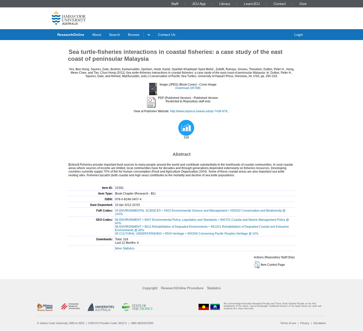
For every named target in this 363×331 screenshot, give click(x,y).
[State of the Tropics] (137, 307)
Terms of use (288, 323)
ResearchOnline (70, 35)
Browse (134, 35)
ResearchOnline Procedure (182, 288)
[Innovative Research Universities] (70, 307)
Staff (174, 4)
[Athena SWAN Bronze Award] (44, 307)
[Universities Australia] (101, 307)
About (96, 35)
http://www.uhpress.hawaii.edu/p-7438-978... (200, 111)
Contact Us (166, 35)
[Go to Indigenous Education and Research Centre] (204, 307)
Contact (280, 4)
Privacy (304, 323)
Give (303, 4)
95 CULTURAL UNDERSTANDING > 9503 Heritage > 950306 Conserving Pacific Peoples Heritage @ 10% (187, 233)
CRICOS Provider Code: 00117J (107, 323)
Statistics (214, 288)
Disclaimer (319, 323)
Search (114, 35)
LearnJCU (252, 4)
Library (224, 4)
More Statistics (125, 248)
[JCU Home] (69, 17)
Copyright (150, 288)
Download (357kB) (188, 88)
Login (298, 35)
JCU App (199, 4)
